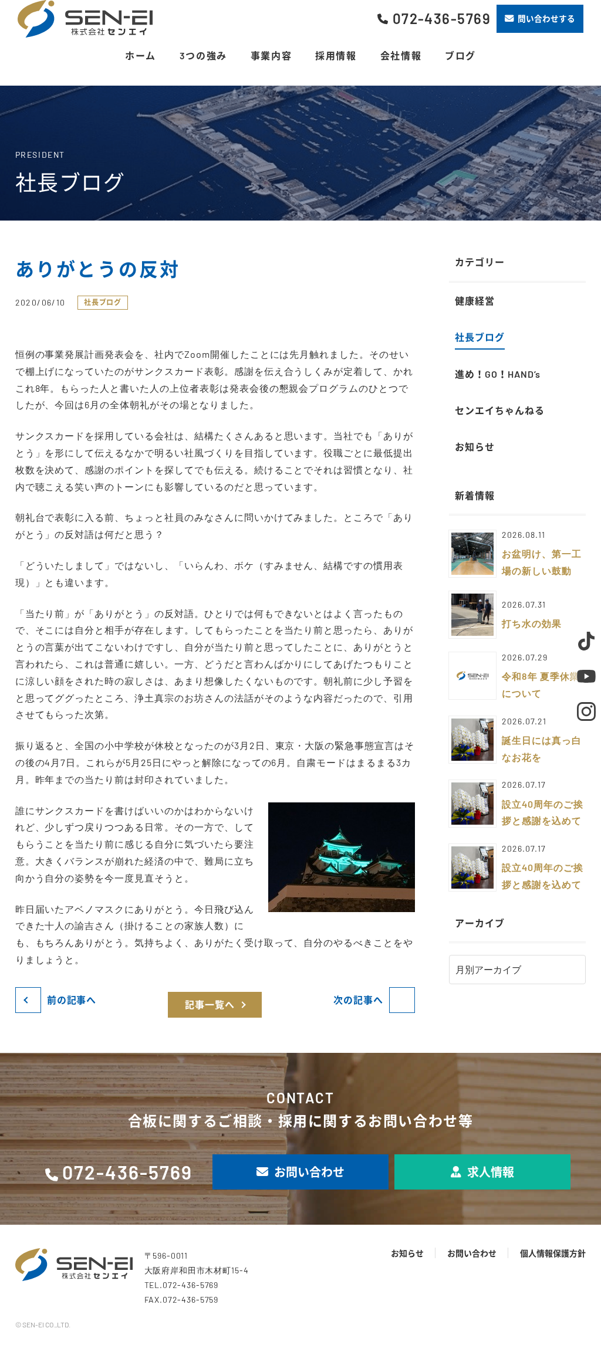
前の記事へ (72, 999)
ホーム (140, 55)
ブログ (460, 55)
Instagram (586, 711)
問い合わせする (546, 18)
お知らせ (407, 1253)
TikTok (586, 641)
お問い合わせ (309, 1172)
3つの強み (203, 55)
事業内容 (271, 55)
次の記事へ (358, 999)
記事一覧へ (210, 1004)
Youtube (586, 676)
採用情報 (335, 55)
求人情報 (490, 1172)
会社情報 (400, 55)
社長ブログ (103, 302)
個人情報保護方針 (553, 1253)
